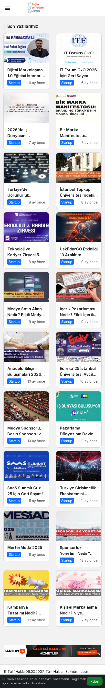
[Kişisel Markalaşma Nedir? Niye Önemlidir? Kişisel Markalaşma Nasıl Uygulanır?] (78, 598)
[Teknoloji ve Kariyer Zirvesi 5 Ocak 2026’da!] (26, 240)
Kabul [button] (95, 681)
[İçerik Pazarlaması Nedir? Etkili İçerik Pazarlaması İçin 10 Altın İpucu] (78, 300)
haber (83, 671)
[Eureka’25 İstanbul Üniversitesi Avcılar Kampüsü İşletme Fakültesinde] (78, 360)
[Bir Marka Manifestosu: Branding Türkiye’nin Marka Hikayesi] (78, 121)
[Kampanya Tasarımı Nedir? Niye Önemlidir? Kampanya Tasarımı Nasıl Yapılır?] (26, 598)
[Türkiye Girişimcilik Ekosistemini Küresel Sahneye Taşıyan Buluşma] (78, 479)
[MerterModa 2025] (26, 536)
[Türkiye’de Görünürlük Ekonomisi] (26, 181)
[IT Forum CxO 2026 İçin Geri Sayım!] (78, 61)
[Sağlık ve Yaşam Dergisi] (35, 7)
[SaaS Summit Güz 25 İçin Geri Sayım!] (26, 479)
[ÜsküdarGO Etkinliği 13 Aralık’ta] (78, 240)
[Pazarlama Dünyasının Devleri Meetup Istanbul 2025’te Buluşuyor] (78, 419)
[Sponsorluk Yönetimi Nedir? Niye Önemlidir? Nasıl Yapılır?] (78, 539)
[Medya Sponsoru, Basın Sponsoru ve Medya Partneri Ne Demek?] (26, 419)
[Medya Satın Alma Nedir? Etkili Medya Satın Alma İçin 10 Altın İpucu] (26, 300)
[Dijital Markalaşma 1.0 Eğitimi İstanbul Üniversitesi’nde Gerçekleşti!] (26, 61)
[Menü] (7, 8)
